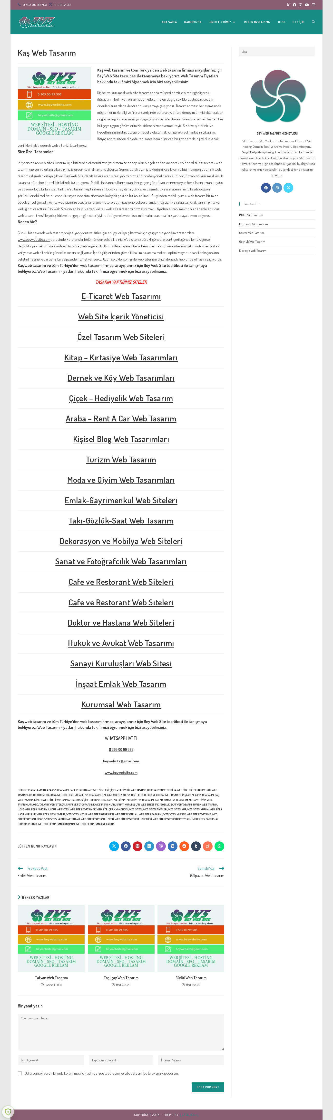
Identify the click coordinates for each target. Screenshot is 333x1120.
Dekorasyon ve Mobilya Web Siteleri (121, 540)
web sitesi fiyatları (155, 809)
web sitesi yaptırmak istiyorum (172, 819)
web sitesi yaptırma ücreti (97, 819)
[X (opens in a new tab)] (288, 4)
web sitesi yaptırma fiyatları (62, 819)
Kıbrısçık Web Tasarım (252, 250)
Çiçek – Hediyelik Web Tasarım (121, 398)
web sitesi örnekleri (101, 814)
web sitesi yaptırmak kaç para (56, 824)
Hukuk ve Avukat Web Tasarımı (121, 643)
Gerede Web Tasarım (251, 233)
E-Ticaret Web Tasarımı (121, 296)
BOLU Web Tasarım (251, 215)
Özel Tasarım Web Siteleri (121, 336)
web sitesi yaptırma (199, 814)
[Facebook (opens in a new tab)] (294, 4)
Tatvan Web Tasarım (51, 977)
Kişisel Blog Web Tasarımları (121, 438)
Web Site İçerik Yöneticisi (121, 316)
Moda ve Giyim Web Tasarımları (121, 479)
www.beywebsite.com (34, 239)
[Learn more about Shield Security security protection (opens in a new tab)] (8, 1112)
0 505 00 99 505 (121, 749)
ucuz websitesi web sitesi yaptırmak (73, 809)
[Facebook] (266, 188)
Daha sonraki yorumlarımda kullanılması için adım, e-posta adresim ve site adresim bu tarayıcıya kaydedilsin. (102, 1073)
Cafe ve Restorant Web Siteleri (121, 581)
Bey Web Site (74, 176)
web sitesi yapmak (174, 814)
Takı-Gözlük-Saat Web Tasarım (121, 520)
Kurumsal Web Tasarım (121, 704)
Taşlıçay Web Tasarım (121, 977)
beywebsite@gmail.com (121, 761)
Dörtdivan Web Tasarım (253, 224)
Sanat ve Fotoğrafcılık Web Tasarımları (121, 561)
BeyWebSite (189, 1115)
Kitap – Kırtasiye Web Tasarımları (121, 357)
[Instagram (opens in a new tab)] (301, 4)
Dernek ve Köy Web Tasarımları (121, 377)
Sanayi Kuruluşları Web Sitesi (121, 663)
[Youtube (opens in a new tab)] (307, 4)
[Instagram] (277, 188)
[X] (288, 188)
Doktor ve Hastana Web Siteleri (121, 622)
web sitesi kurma (198, 809)
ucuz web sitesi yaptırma (33, 809)
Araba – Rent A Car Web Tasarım (121, 418)
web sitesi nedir (76, 814)
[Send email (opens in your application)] (312, 4)
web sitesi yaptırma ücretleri (133, 819)
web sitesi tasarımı (150, 814)
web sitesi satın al (126, 814)
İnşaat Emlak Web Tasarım (121, 683)
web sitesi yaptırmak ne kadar (95, 824)
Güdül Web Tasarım (191, 977)
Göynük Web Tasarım (252, 241)
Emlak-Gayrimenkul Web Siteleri (121, 500)
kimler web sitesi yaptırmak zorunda (57, 800)
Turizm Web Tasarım (121, 459)
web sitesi (135, 809)
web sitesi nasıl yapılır (51, 814)
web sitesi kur (177, 809)
